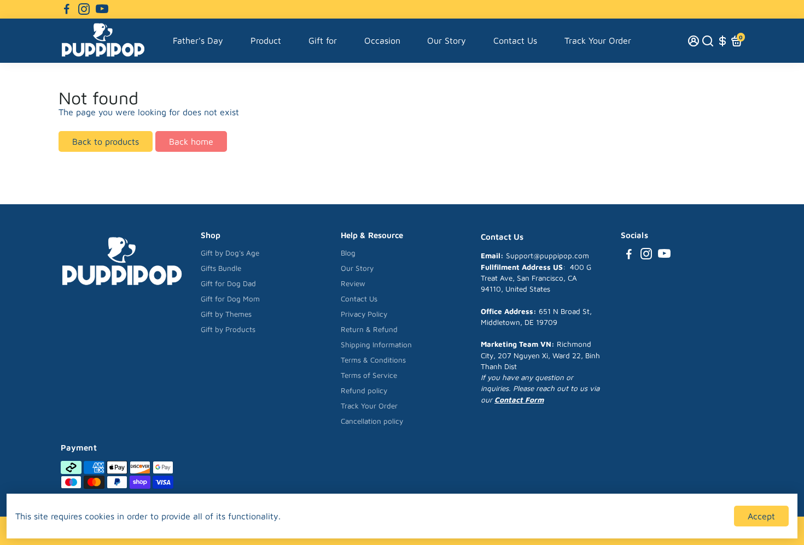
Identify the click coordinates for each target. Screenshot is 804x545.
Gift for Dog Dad (228, 283)
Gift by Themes (226, 314)
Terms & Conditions (373, 360)
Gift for (322, 40)
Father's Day (198, 40)
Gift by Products (228, 329)
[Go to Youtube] (102, 9)
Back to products (105, 141)
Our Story (446, 40)
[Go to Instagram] (84, 9)
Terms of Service (369, 375)
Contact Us (515, 40)
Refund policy (364, 390)
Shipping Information (376, 344)
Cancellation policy (372, 421)
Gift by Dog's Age (230, 252)
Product (265, 40)
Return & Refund (369, 329)
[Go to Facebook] (67, 9)
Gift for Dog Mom (230, 298)
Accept (761, 516)
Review (353, 283)
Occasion (382, 40)
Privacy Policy (364, 314)
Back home (191, 141)
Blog (348, 252)
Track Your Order (597, 40)
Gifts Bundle (221, 268)
